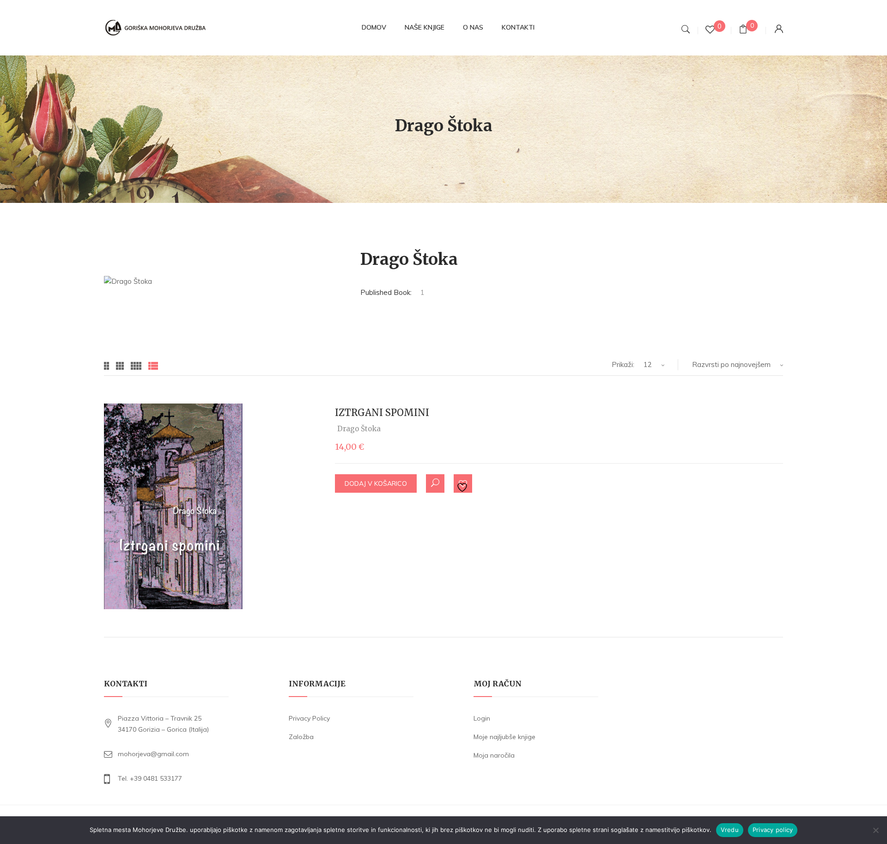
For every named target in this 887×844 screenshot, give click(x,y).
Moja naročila (494, 755)
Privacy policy (773, 829)
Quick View (435, 483)
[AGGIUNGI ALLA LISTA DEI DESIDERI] (463, 484)
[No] (875, 830)
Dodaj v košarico (376, 483)
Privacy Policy (309, 718)
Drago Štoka (359, 428)
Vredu (730, 829)
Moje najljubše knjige (504, 737)
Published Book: (386, 292)
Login (482, 718)
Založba (301, 737)
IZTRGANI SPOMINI (382, 412)
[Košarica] (743, 30)
